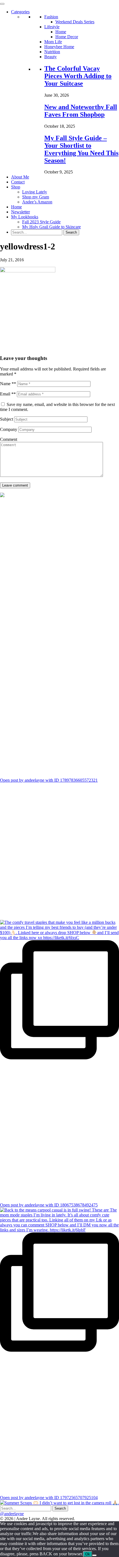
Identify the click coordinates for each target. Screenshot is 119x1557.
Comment (8, 439)
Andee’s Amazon (37, 202)
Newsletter (20, 211)
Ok (87, 1554)
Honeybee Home (59, 46)
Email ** (8, 394)
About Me (20, 177)
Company (8, 429)
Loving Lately (34, 192)
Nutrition (52, 51)
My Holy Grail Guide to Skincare (51, 226)
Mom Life (53, 41)
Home (60, 31)
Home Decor (66, 36)
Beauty (50, 56)
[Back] (94, 1555)
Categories (20, 11)
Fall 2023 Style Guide (41, 221)
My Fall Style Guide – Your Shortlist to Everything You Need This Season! (81, 149)
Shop (15, 187)
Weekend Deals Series (74, 21)
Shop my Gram (35, 197)
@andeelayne (12, 1513)
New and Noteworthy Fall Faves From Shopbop (80, 110)
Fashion (51, 16)
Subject (6, 419)
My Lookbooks (24, 216)
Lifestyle (52, 26)
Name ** (8, 383)
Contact (18, 182)
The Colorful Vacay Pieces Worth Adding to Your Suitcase (78, 76)
